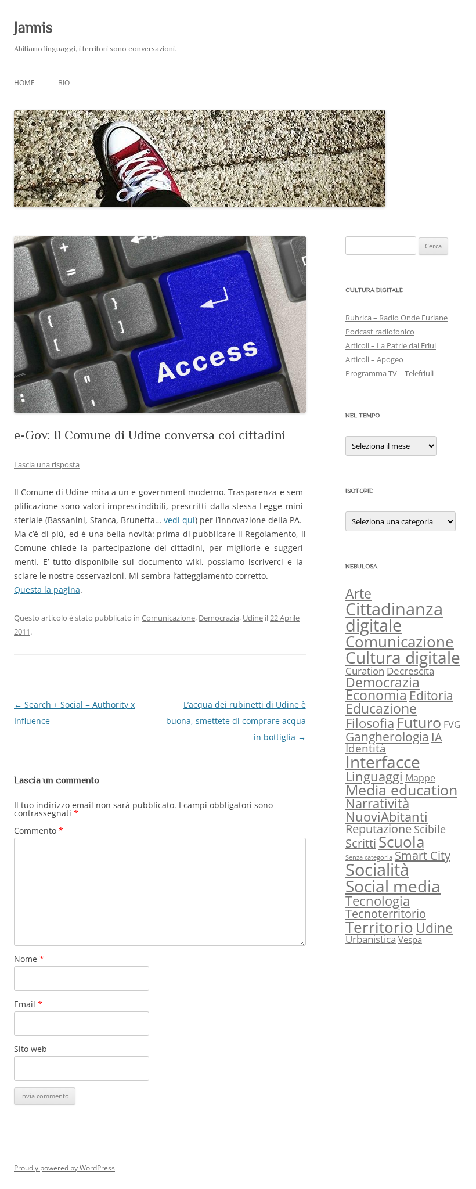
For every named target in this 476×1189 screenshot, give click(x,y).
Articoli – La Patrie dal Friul (390, 345)
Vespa (410, 939)
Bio (64, 83)
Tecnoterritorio (385, 913)
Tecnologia (377, 901)
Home (24, 83)
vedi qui (179, 519)
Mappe (420, 777)
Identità (365, 748)
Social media (393, 886)
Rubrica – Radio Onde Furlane (396, 317)
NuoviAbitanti (386, 817)
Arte (358, 593)
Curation (364, 671)
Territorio (379, 927)
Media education (401, 789)
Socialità (377, 869)
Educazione (381, 709)
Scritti (360, 843)
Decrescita (410, 671)
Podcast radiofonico (379, 331)
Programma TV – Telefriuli (389, 373)
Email (28, 1004)
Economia (376, 695)
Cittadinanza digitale (394, 617)
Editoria (431, 695)
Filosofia (369, 723)
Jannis (33, 27)
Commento (38, 830)
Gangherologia (387, 736)
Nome (29, 958)
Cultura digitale (402, 657)
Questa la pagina (47, 589)
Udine (253, 617)
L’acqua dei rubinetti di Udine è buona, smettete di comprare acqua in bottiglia (236, 721)
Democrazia (219, 617)
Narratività (377, 803)
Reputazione (378, 829)
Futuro (418, 722)
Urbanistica (370, 939)
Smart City (422, 855)
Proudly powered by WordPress (64, 1168)
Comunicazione (168, 617)
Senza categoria (368, 857)
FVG (452, 724)
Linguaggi (374, 776)
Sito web (30, 1048)
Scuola (401, 841)
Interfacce (382, 762)
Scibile (430, 829)
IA (436, 737)
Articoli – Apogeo (374, 359)
